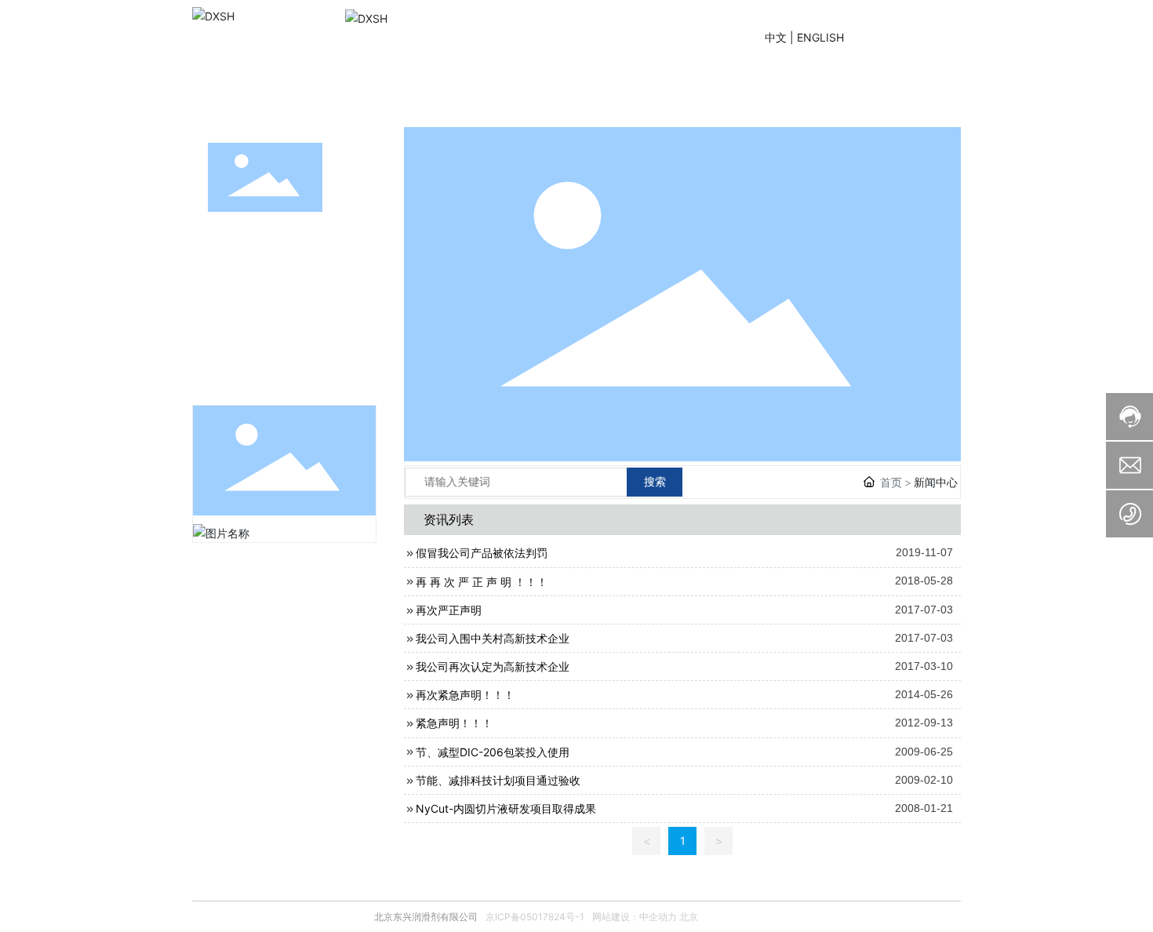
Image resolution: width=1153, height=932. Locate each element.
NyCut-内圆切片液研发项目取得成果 (506, 808)
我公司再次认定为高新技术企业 (492, 666)
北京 (688, 917)
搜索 (655, 481)
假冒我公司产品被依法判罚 (481, 552)
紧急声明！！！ (454, 723)
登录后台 (913, 37)
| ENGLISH (815, 37)
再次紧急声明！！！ (465, 694)
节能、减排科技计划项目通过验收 (498, 780)
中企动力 (658, 917)
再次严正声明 (449, 610)
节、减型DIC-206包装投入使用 (492, 752)
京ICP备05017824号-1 (535, 917)
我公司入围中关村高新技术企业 (492, 638)
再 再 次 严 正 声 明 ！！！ (481, 581)
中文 (776, 37)
